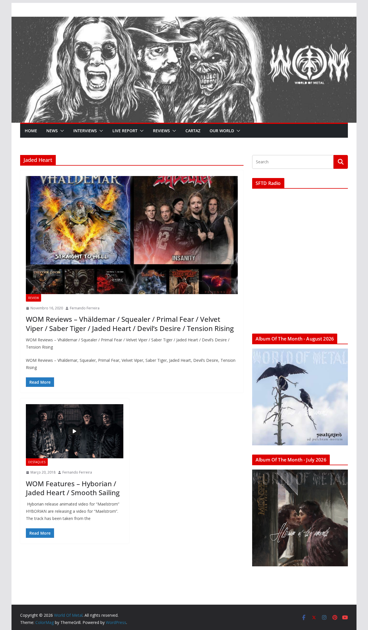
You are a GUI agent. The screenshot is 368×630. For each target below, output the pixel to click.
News (52, 130)
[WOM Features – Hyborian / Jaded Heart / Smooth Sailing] (74, 431)
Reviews (161, 130)
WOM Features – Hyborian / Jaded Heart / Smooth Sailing (73, 488)
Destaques (36, 462)
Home (31, 130)
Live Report (124, 130)
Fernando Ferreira (84, 308)
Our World (222, 130)
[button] (61, 131)
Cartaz (192, 130)
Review (33, 298)
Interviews (85, 130)
